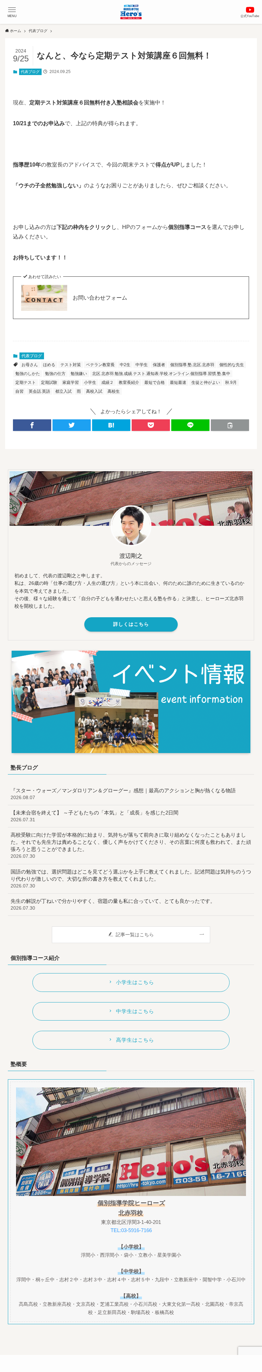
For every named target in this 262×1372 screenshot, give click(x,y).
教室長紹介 (129, 382)
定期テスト (25, 382)
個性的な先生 (231, 364)
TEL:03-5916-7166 (131, 1230)
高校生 (113, 391)
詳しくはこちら (131, 624)
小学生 (90, 382)
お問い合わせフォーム (100, 298)
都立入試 (63, 391)
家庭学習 (70, 382)
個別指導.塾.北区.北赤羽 (192, 364)
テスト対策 (70, 364)
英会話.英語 (39, 391)
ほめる (49, 364)
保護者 (159, 364)
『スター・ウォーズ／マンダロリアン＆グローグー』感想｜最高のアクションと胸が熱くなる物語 (123, 794)
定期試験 (49, 382)
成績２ (107, 382)
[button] (12, 12)
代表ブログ (30, 72)
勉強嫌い (79, 373)
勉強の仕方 (55, 373)
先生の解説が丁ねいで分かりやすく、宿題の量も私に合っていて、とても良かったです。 (113, 904)
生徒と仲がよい (205, 382)
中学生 (141, 364)
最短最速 (178, 382)
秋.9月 (231, 382)
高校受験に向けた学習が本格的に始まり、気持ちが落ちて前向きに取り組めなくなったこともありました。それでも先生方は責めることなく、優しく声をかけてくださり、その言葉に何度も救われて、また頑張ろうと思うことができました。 (131, 845)
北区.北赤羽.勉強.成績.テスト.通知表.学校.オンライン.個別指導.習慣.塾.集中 (161, 373)
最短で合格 (154, 382)
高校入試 (94, 391)
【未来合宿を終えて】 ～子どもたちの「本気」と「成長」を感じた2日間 (94, 816)
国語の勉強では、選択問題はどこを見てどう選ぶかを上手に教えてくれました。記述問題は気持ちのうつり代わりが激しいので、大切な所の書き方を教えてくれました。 (131, 879)
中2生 (125, 364)
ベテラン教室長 (100, 364)
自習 (19, 391)
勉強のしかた (27, 373)
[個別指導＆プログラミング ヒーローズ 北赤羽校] (131, 12)
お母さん (29, 364)
